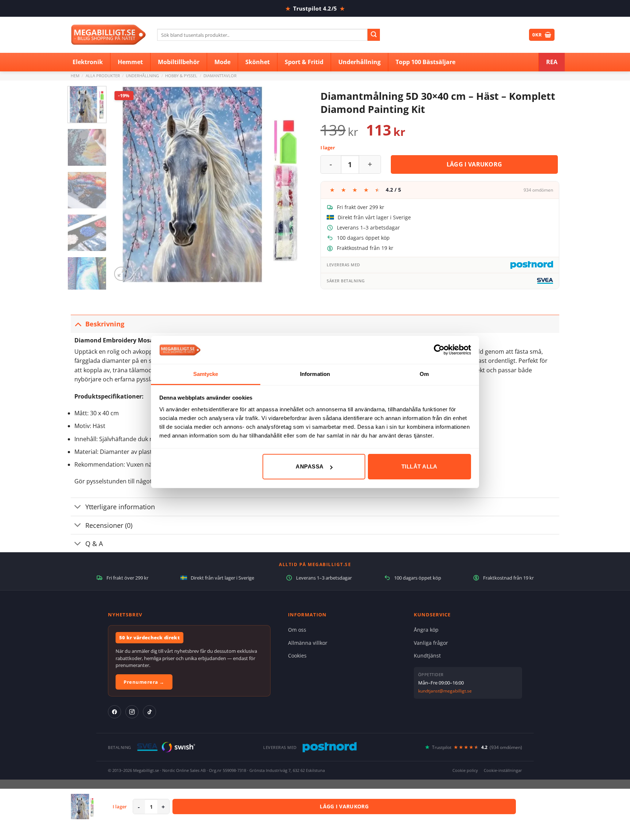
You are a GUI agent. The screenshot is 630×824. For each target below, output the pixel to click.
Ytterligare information (120, 506)
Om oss (297, 629)
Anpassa (309, 466)
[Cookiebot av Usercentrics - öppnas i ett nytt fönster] (439, 349)
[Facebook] (114, 711)
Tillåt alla (419, 466)
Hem (75, 75)
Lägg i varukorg (474, 164)
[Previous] (124, 184)
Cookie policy (465, 770)
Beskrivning (104, 323)
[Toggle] (78, 323)
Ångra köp (426, 629)
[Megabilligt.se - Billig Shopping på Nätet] (108, 35)
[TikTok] (149, 711)
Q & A (94, 543)
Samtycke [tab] (205, 374)
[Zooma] (121, 274)
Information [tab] (315, 374)
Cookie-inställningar (503, 770)
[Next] (296, 184)
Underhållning (142, 75)
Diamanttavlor (220, 75)
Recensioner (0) (108, 525)
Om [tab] (424, 374)
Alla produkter (103, 75)
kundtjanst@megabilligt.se (445, 691)
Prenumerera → (144, 682)
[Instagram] (132, 711)
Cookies (297, 655)
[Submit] (374, 35)
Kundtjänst (427, 655)
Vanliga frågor (431, 642)
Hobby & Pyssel (181, 75)
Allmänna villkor (307, 642)
